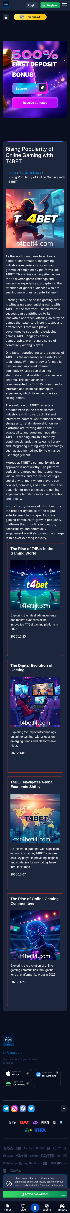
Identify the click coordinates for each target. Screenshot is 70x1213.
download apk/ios (45, 1195)
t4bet (12, 172)
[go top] (64, 1108)
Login (31, 5)
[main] (35, 1207)
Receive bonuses (35, 102)
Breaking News (30, 172)
